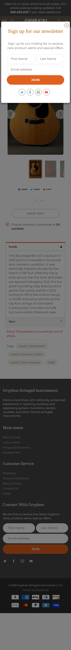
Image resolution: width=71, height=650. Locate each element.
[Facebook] (30, 92)
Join (35, 80)
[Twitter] (22, 92)
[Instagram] (38, 92)
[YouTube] (46, 92)
